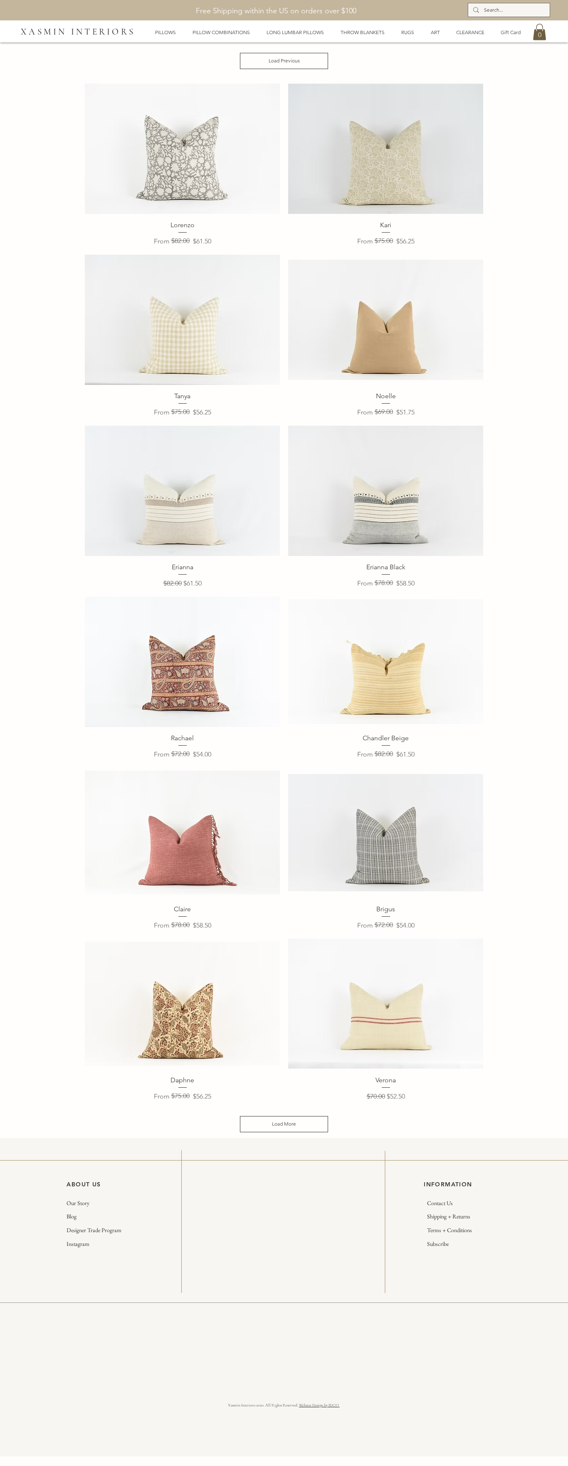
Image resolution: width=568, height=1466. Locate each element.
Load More (284, 1124)
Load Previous (284, 60)
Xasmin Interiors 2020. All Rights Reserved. (263, 1405)
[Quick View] (182, 149)
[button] (539, 32)
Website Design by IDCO (319, 1405)
